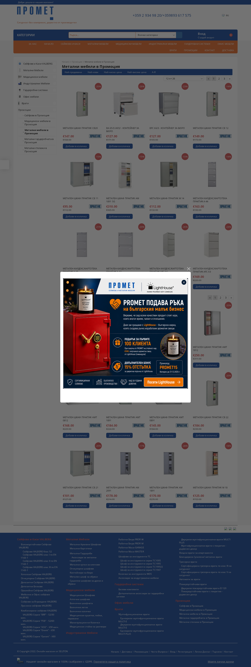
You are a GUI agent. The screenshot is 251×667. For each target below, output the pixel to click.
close (188, 269)
